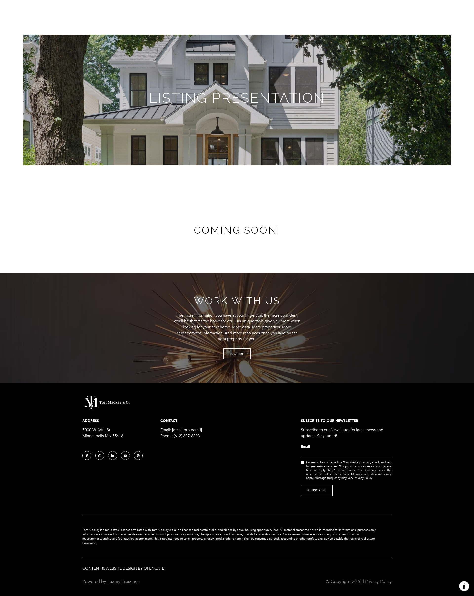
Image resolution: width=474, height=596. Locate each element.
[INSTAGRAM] (99, 455)
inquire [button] (237, 354)
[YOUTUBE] (125, 455)
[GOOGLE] (138, 455)
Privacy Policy (363, 478)
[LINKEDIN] (112, 455)
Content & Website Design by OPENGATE (123, 568)
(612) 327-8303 (187, 435)
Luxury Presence (123, 581)
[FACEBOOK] (86, 455)
